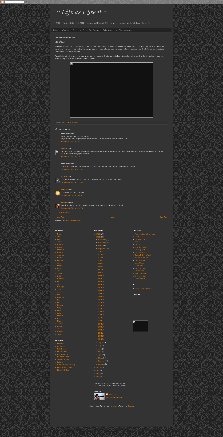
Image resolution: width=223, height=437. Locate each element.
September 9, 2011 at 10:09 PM (72, 208)
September (102, 249)
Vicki (59, 334)
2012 (98, 234)
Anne (59, 239)
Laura (59, 281)
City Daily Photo (140, 252)
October (101, 246)
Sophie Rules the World (143, 255)
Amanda (60, 329)
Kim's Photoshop (63, 370)
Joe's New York (140, 276)
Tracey (59, 273)
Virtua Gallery (139, 271)
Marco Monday (62, 354)
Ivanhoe (60, 244)
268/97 (100, 266)
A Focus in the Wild (141, 258)
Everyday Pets (62, 351)
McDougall (61, 287)
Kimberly (60, 260)
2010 (98, 368)
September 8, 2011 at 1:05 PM (71, 195)
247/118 (101, 330)
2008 (98, 374)
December (102, 240)
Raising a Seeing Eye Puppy (145, 234)
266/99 (100, 272)
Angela (59, 237)
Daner (137, 237)
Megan (59, 326)
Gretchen (64, 202)
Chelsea (64, 149)
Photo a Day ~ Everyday (65, 367)
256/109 (101, 303)
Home (55, 30)
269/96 (100, 263)
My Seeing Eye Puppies (89, 30)
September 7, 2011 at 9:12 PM (71, 157)
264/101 (101, 279)
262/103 (101, 284)
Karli (59, 295)
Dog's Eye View (140, 247)
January (101, 364)
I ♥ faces (60, 362)
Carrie (59, 247)
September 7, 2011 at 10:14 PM (72, 169)
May (100, 352)
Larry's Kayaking (140, 279)
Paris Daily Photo (141, 273)
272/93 (100, 254)
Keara (59, 302)
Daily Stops (107, 30)
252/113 (101, 315)
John (59, 289)
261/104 (101, 288)
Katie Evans (61, 349)
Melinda (60, 258)
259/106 (101, 294)
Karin (59, 300)
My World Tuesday (63, 357)
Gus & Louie (139, 266)
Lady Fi (137, 244)
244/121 (101, 339)
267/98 (100, 269)
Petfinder (60, 344)
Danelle (60, 252)
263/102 (101, 281)
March (100, 358)
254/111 (100, 309)
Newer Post (60, 217)
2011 (98, 237)
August (101, 343)
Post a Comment (64, 212)
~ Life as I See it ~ (81, 12)
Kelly (59, 310)
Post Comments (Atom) (73, 221)
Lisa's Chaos (139, 263)
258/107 (101, 297)
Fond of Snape (140, 260)
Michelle (64, 176)
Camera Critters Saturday (66, 365)
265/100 (101, 275)
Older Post (163, 217)
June (100, 349)
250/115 (101, 321)
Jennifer (60, 324)
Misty (59, 308)
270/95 (100, 260)
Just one (60, 292)
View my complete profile (114, 398)
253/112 (101, 312)
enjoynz (115, 406)
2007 (98, 377)
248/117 (101, 327)
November (102, 243)
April (100, 355)
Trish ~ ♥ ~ (112, 394)
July (100, 346)
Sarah (59, 313)
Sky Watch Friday (63, 359)
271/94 (100, 257)
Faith (59, 268)
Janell (59, 263)
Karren (59, 266)
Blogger (130, 406)
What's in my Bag (69, 30)
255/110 (101, 306)
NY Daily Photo (140, 250)
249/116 (101, 324)
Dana (59, 234)
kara (58, 318)
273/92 (100, 251)
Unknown (64, 189)
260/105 (101, 291)
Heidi (59, 276)
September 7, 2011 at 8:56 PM (71, 142)
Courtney (60, 279)
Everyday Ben (140, 239)
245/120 (101, 336)
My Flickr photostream (125, 30)
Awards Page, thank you (143, 288)
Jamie (59, 242)
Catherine (60, 297)
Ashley (59, 284)
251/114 (101, 318)
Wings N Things (140, 268)
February (101, 361)
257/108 (101, 300)
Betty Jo (137, 242)
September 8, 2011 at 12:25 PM (72, 182)
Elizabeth (60, 250)
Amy (58, 271)
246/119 (101, 333)
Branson (60, 316)
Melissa (60, 305)
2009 (98, 371)
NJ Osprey (61, 346)
